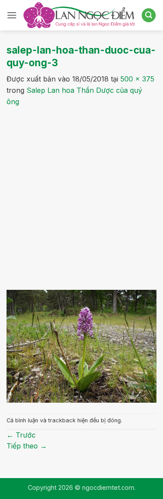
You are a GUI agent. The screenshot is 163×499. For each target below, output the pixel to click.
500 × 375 (137, 79)
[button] (12, 15)
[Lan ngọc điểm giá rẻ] (79, 15)
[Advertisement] (81, 193)
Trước (21, 435)
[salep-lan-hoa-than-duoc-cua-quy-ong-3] (81, 345)
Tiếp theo (27, 445)
